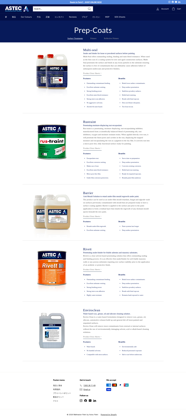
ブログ (84, 17)
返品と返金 (57, 385)
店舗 (47, 17)
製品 (14, 17)
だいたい (96, 17)
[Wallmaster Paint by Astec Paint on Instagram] (81, 400)
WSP (107, 17)
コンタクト (59, 17)
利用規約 (56, 389)
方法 (39, 17)
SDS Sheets (120, 17)
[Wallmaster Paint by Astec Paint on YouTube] (90, 400)
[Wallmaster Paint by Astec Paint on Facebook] (85, 400)
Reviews (73, 17)
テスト (55, 401)
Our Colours (26, 17)
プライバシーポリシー (62, 393)
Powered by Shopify (109, 415)
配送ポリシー (58, 397)
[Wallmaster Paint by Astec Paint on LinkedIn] (94, 400)
